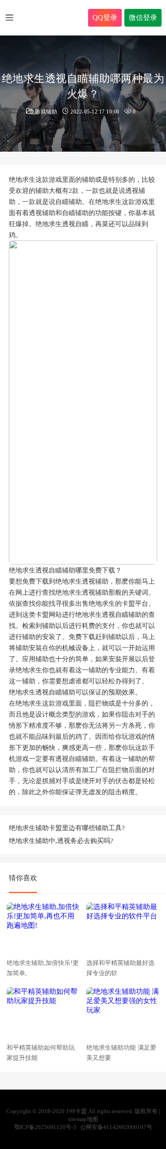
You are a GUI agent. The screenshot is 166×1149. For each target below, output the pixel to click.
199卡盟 (56, 17)
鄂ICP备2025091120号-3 (45, 1127)
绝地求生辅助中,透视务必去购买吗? (61, 840)
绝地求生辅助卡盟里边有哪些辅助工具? (67, 827)
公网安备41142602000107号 (116, 1127)
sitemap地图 (83, 1119)
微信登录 (143, 17)
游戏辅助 (46, 112)
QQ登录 (105, 17)
